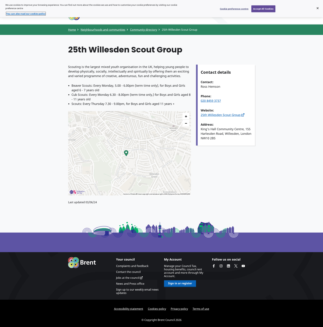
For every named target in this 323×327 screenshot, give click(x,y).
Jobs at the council (128, 277)
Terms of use (201, 309)
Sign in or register (180, 283)
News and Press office (130, 283)
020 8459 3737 (211, 101)
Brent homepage (82, 262)
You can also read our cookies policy (25, 13)
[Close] (317, 8)
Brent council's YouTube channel (243, 266)
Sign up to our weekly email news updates (137, 291)
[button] (126, 153)
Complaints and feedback (132, 266)
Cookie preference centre (234, 8)
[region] (161, 8)
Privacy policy (179, 309)
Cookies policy (157, 309)
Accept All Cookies (263, 8)
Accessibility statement (128, 309)
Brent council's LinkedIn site (228, 266)
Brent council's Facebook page (213, 266)
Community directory (143, 30)
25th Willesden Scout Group (221, 115)
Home (72, 30)
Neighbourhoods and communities (103, 30)
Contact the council (128, 272)
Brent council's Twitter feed (236, 266)
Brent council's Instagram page (221, 266)
